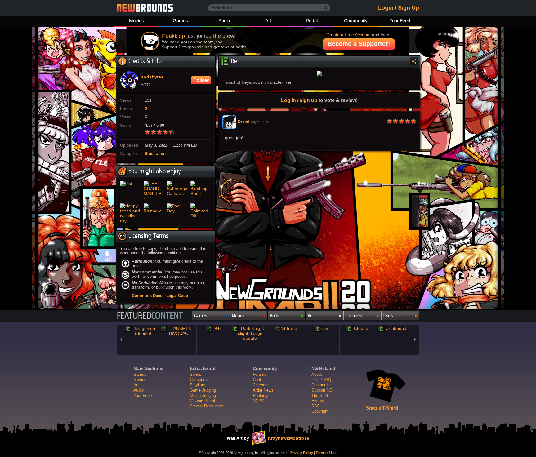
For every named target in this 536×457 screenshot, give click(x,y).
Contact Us (321, 385)
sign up (308, 100)
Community (356, 20)
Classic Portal (202, 400)
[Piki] (130, 191)
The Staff (319, 395)
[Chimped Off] (201, 213)
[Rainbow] (154, 213)
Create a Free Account (348, 34)
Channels (354, 316)
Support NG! (322, 390)
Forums (259, 374)
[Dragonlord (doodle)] (143, 331)
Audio (224, 20)
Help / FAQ (321, 379)
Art (268, 20)
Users (388, 316)
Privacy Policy (301, 453)
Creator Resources (206, 406)
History (317, 400)
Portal (312, 20)
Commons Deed (147, 295)
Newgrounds (145, 8)
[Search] (326, 8)
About (316, 374)
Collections (200, 379)
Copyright (319, 411)
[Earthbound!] (393, 328)
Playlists (197, 385)
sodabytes (152, 77)
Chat (257, 379)
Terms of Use (326, 453)
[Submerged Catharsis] (177, 191)
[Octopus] (357, 328)
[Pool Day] (177, 213)
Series (195, 374)
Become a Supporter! (359, 43)
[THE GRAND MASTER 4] (154, 191)
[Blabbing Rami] (201, 191)
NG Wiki (260, 400)
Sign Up (408, 8)
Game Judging (203, 390)
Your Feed (399, 20)
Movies (136, 20)
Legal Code (177, 295)
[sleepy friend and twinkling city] (130, 213)
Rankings (261, 395)
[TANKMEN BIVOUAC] (178, 331)
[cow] (321, 328)
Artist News (263, 390)
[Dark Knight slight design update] (250, 333)
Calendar (261, 385)
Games (180, 20)
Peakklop (173, 36)
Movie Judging (203, 395)
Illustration (155, 154)
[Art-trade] (286, 328)
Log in (288, 100)
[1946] (214, 328)
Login (385, 8)
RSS (315, 406)
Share (414, 61)
